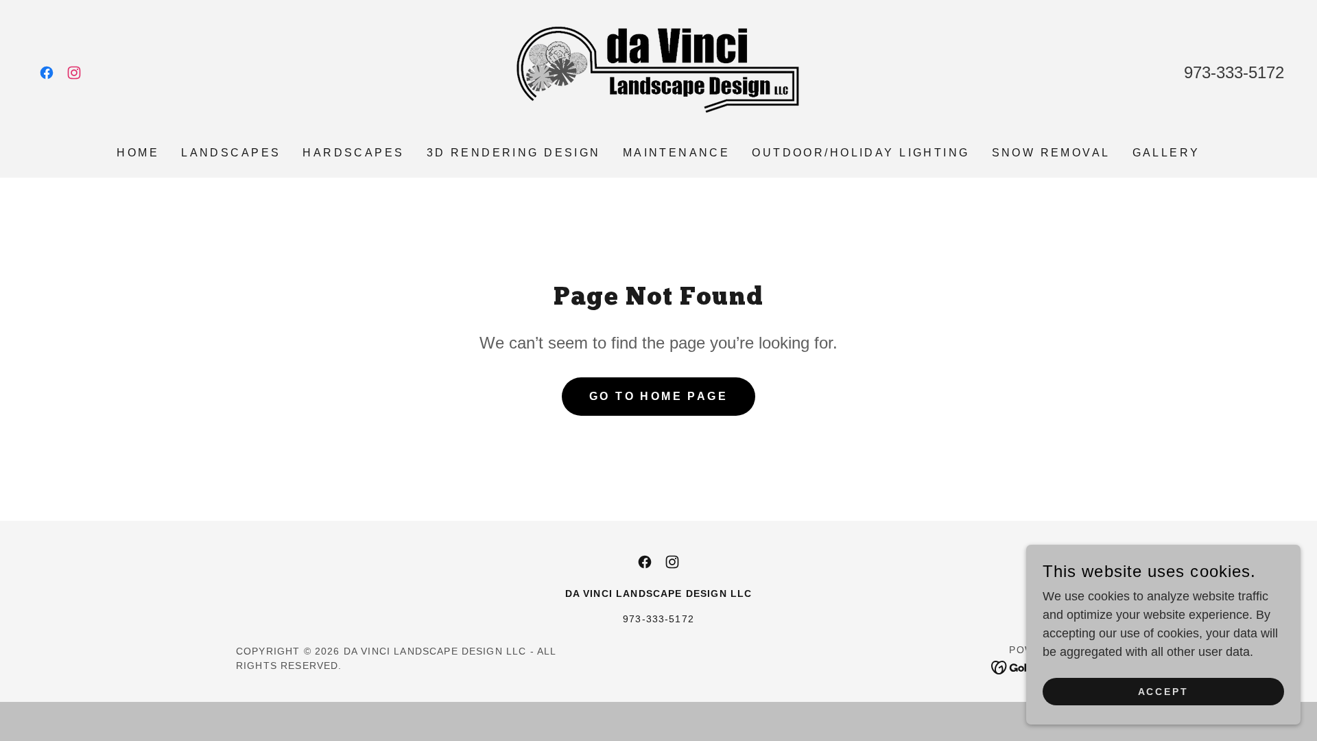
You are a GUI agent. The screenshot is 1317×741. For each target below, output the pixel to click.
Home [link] (138, 152)
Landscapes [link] (231, 152)
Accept (1163, 691)
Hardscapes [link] (353, 152)
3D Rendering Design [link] (514, 152)
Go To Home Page (658, 396)
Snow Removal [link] (1051, 152)
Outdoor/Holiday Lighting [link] (860, 152)
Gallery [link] (1166, 152)
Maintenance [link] (677, 152)
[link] (46, 72)
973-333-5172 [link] (1234, 72)
